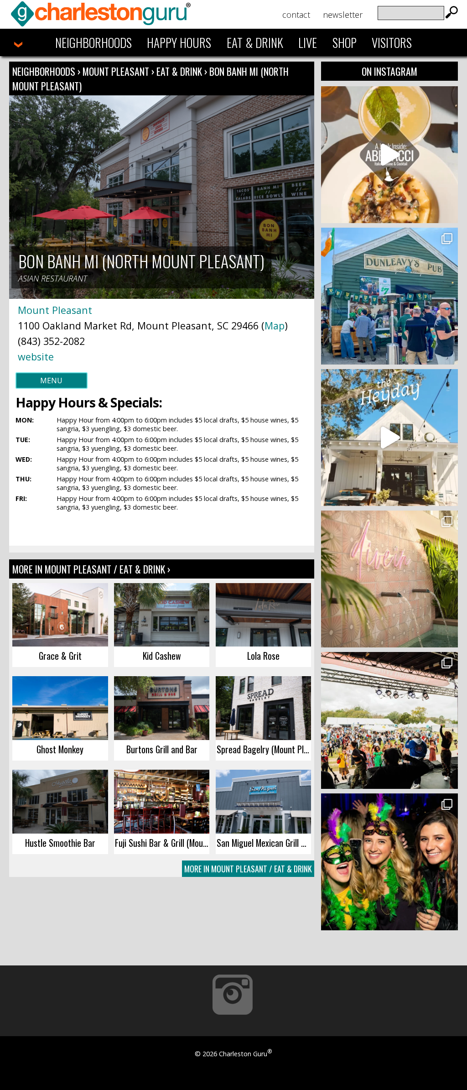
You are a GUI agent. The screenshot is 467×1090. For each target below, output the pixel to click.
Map (275, 325)
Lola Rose (263, 655)
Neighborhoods (93, 42)
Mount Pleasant (117, 71)
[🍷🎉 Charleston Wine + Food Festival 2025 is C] (389, 720)
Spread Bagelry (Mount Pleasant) (264, 749)
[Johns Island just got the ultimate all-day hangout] (389, 437)
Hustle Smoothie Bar (60, 843)
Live (307, 42)
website (36, 356)
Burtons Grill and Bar (161, 749)
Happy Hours (179, 42)
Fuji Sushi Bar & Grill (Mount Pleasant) (162, 843)
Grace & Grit (60, 655)
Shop (344, 42)
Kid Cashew (162, 655)
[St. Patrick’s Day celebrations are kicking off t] (389, 296)
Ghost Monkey (59, 749)
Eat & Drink (255, 42)
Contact (296, 14)
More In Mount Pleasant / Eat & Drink (248, 869)
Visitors (392, 42)
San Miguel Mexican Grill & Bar (264, 843)
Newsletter (343, 14)
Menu (51, 381)
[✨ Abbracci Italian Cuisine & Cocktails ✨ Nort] (389, 154)
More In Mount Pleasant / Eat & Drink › (91, 569)
